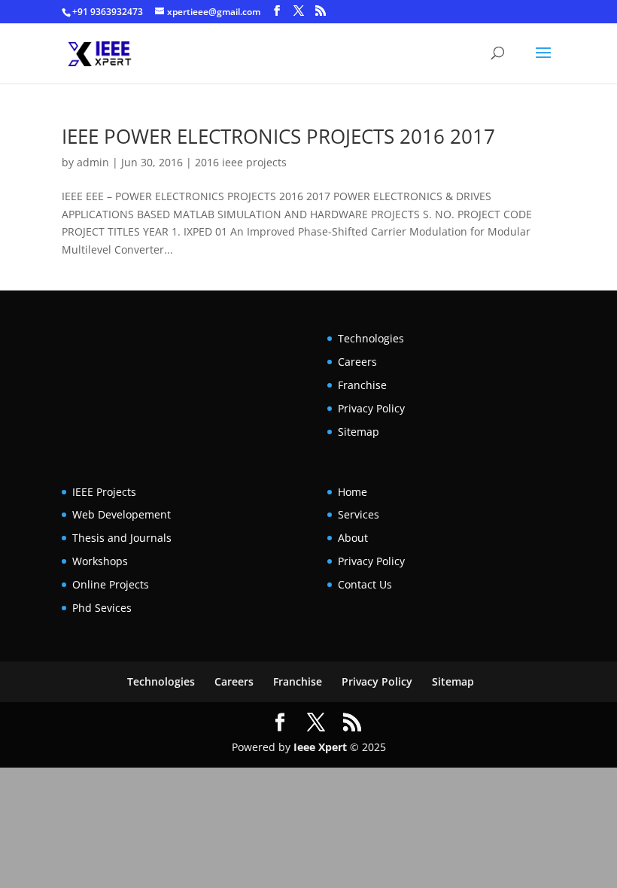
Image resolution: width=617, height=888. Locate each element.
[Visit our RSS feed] (320, 11)
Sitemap (358, 431)
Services (358, 514)
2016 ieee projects (241, 162)
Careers (357, 361)
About (353, 538)
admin (93, 162)
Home (352, 492)
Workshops (100, 561)
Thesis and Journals (122, 538)
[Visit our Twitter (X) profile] (298, 11)
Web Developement (121, 514)
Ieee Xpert (320, 747)
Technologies (371, 338)
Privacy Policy (371, 408)
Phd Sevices (102, 608)
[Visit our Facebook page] (277, 11)
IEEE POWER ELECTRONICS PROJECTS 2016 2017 (278, 136)
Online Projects (110, 584)
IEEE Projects (104, 492)
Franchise (362, 385)
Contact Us (365, 584)
